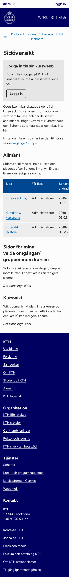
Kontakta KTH (13, 530)
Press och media (14, 546)
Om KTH (9, 372)
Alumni (8, 388)
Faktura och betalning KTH (22, 554)
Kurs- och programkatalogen (23, 473)
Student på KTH (14, 380)
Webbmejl (10, 488)
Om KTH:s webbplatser (19, 562)
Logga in (60, 4)
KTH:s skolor (12, 422)
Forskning (10, 356)
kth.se (6, 4)
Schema (9, 465)
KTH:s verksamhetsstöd (20, 446)
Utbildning (10, 348)
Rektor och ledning (16, 438)
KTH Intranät (12, 396)
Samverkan (11, 364)
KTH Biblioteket (14, 414)
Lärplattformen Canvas (19, 481)
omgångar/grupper (24, 143)
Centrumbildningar (16, 430)
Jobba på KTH (13, 538)
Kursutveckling (16, 198)
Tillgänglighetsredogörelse (22, 570)
